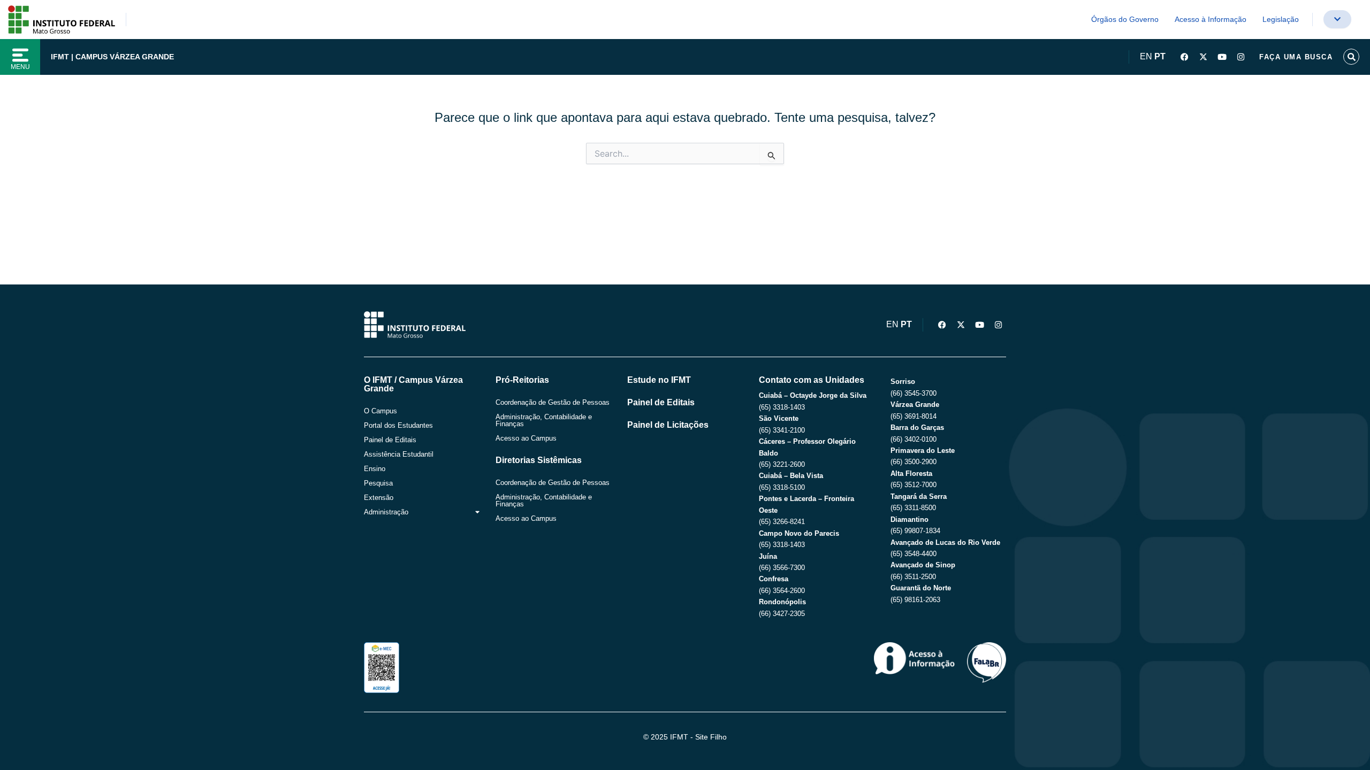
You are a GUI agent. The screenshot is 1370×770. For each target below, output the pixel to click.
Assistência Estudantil (398, 454)
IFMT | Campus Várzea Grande (112, 56)
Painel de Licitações (668, 424)
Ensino (374, 469)
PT (1160, 56)
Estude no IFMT (659, 379)
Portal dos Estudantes (398, 425)
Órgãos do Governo (1125, 19)
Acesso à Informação (1210, 19)
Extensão (378, 498)
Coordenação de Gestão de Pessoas (553, 402)
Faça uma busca (1296, 57)
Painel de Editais (390, 440)
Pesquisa (378, 483)
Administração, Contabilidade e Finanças (544, 420)
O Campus (380, 411)
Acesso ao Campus (526, 438)
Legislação (1280, 19)
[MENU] (20, 55)
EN (1146, 56)
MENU (20, 67)
